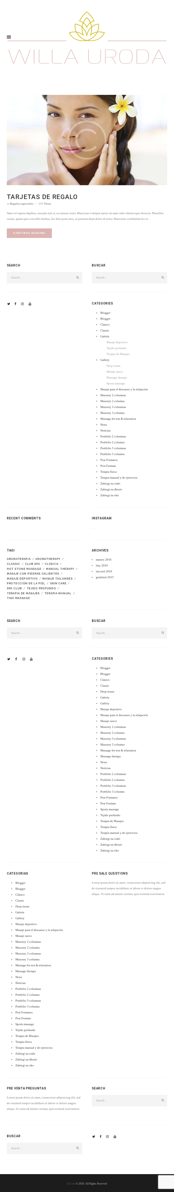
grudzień (105, 577)
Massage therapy (116, 377)
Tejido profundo (116, 348)
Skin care (58, 583)
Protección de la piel (26, 583)
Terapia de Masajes (118, 354)
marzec (103, 559)
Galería (104, 336)
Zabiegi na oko (109, 495)
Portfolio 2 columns (112, 442)
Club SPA (32, 564)
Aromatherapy (47, 559)
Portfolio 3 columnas (113, 448)
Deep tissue (113, 365)
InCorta (71, 1183)
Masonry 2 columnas (113, 395)
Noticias (105, 430)
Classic (104, 330)
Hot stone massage (24, 569)
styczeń (104, 571)
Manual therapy (60, 569)
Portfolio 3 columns (112, 454)
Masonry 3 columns (112, 413)
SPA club (14, 588)
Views (45, 203)
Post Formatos (109, 460)
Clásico (105, 324)
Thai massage (18, 598)
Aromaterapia (19, 559)
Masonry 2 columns (112, 401)
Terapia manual (58, 593)
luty (102, 565)
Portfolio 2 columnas (113, 436)
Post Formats (108, 466)
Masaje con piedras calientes (33, 573)
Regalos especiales (21, 203)
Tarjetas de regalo (42, 197)
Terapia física (108, 471)
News (103, 424)
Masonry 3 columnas (113, 407)
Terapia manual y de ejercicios (119, 477)
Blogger (105, 312)
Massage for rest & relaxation (118, 418)
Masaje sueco (114, 371)
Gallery (104, 360)
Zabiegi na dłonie (111, 489)
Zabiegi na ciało (110, 483)
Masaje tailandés (57, 578)
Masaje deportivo (117, 342)
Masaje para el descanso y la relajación (124, 389)
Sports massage (115, 383)
